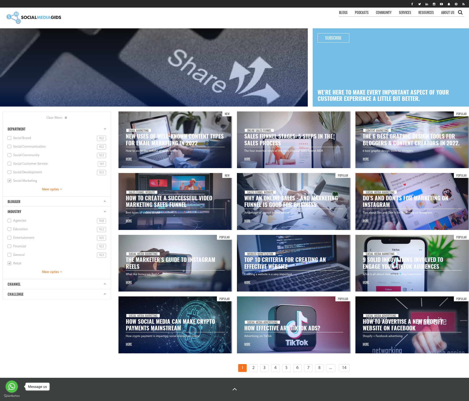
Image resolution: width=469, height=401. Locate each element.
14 (344, 368)
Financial (58, 246)
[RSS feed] (463, 4)
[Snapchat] (449, 4)
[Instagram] (434, 4)
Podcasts (362, 12)
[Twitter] (419, 4)
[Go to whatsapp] (12, 386)
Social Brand (58, 138)
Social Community (58, 155)
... (330, 368)
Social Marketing (24, 181)
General (58, 255)
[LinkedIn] (427, 4)
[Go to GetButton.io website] (12, 396)
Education (58, 229)
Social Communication (58, 147)
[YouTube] (441, 4)
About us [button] (447, 12)
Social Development (58, 172)
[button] (234, 389)
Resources (426, 12)
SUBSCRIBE (333, 38)
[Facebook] (412, 4)
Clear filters (54, 118)
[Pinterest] (456, 4)
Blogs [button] (343, 12)
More (129, 159)
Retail (16, 263)
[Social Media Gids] (33, 18)
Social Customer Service (58, 164)
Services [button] (405, 12)
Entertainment (58, 238)
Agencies (58, 221)
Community (384, 12)
